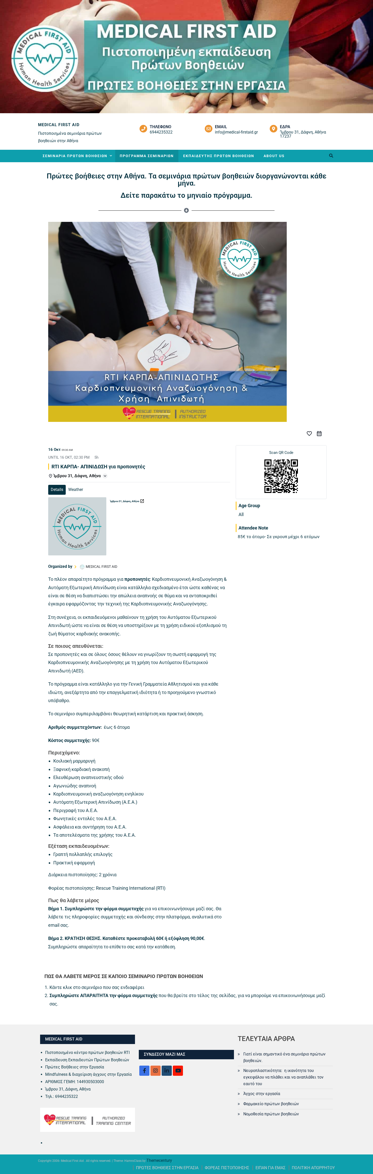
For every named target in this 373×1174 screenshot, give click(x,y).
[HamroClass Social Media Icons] (144, 1071)
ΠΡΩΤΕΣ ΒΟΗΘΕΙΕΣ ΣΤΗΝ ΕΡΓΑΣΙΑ (167, 1167)
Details (57, 489)
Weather (75, 489)
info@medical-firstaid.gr (236, 132)
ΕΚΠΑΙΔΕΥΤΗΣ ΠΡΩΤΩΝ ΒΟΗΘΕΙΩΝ (218, 156)
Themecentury (159, 1160)
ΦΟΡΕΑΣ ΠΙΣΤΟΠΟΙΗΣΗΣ (227, 1167)
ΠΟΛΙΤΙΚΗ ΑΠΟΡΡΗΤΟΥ (313, 1167)
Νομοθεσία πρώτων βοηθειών (271, 1114)
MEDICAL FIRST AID (58, 124)
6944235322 (161, 132)
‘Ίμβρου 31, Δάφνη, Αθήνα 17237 (303, 134)
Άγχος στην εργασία (261, 1093)
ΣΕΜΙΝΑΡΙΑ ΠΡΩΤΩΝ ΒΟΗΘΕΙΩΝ (75, 156)
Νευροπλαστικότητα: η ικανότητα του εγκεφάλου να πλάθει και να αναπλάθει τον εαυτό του (283, 1077)
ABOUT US (274, 156)
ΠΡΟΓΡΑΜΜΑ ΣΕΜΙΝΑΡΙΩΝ (147, 156)
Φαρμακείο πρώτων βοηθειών (271, 1103)
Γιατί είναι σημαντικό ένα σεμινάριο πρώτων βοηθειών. (284, 1057)
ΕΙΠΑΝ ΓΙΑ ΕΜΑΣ (270, 1167)
